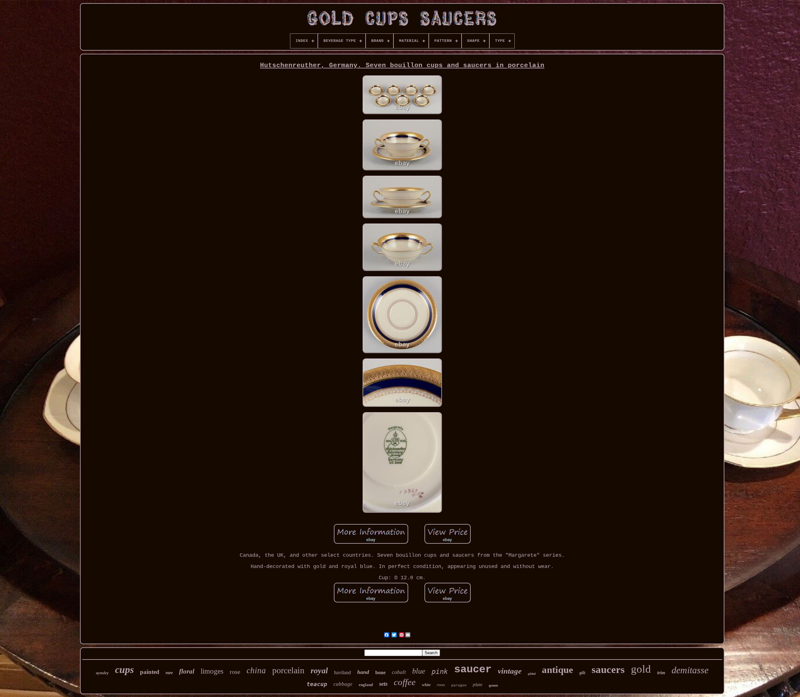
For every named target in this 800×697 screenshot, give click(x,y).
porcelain (288, 670)
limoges (212, 671)
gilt (582, 672)
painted (149, 672)
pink (440, 671)
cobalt (399, 672)
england (366, 684)
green (493, 685)
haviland (342, 672)
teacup (317, 684)
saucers (608, 669)
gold (641, 669)
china (256, 670)
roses (441, 685)
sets (383, 683)
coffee (405, 682)
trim (661, 672)
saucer (473, 669)
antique (557, 669)
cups (124, 669)
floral (186, 671)
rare (169, 672)
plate (477, 684)
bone (380, 672)
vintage (510, 671)
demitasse (690, 670)
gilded (532, 673)
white (426, 685)
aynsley (102, 672)
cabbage (342, 684)
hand (363, 672)
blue (418, 671)
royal (319, 670)
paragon (459, 685)
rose (235, 671)
